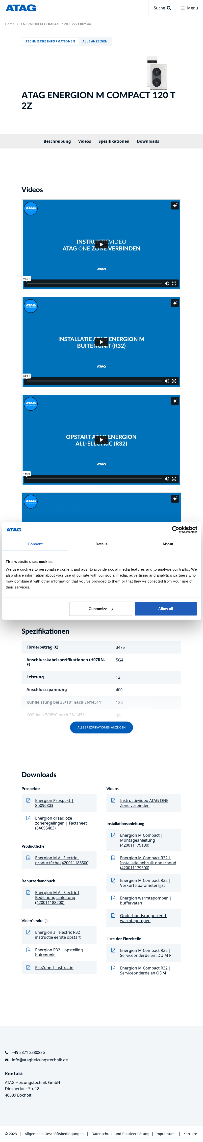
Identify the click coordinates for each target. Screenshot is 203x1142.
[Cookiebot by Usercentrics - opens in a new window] (175, 529)
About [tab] (167, 544)
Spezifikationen (114, 141)
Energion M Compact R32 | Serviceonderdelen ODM (145, 970)
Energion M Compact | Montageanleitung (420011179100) (141, 840)
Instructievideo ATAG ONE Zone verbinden (144, 803)
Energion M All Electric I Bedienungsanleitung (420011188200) (57, 897)
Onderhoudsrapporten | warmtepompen (143, 918)
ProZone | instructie (54, 967)
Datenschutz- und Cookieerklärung (121, 1133)
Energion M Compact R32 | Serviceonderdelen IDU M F (145, 953)
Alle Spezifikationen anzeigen (101, 727)
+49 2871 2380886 (28, 1052)
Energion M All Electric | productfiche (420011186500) (62, 860)
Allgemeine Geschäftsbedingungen (55, 1133)
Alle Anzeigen (95, 41)
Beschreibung (57, 141)
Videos (84, 141)
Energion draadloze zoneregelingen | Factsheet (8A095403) (61, 823)
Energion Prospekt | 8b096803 (54, 803)
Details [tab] (102, 544)
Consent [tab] (35, 544)
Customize (98, 609)
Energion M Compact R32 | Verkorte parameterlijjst (145, 883)
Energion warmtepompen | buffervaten (146, 900)
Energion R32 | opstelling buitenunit (59, 952)
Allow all (165, 609)
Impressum (165, 1133)
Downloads (148, 141)
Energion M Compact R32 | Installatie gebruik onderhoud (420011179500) (148, 862)
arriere (191, 1133)
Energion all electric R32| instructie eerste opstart (58, 935)
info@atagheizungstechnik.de (40, 1060)
